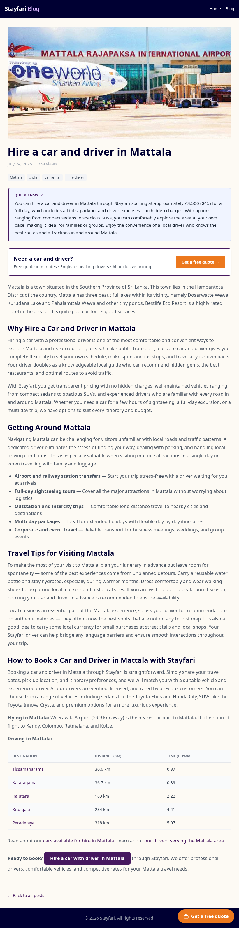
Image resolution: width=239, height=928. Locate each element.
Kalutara (21, 796)
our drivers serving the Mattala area (184, 841)
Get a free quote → (200, 262)
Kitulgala (21, 809)
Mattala (16, 177)
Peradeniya (23, 823)
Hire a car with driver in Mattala (87, 858)
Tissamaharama (28, 769)
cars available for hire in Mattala (78, 841)
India (33, 177)
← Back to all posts (26, 895)
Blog (230, 8)
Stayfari (22, 9)
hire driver (75, 177)
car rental (52, 177)
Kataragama (24, 782)
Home (215, 8)
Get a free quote (210, 916)
